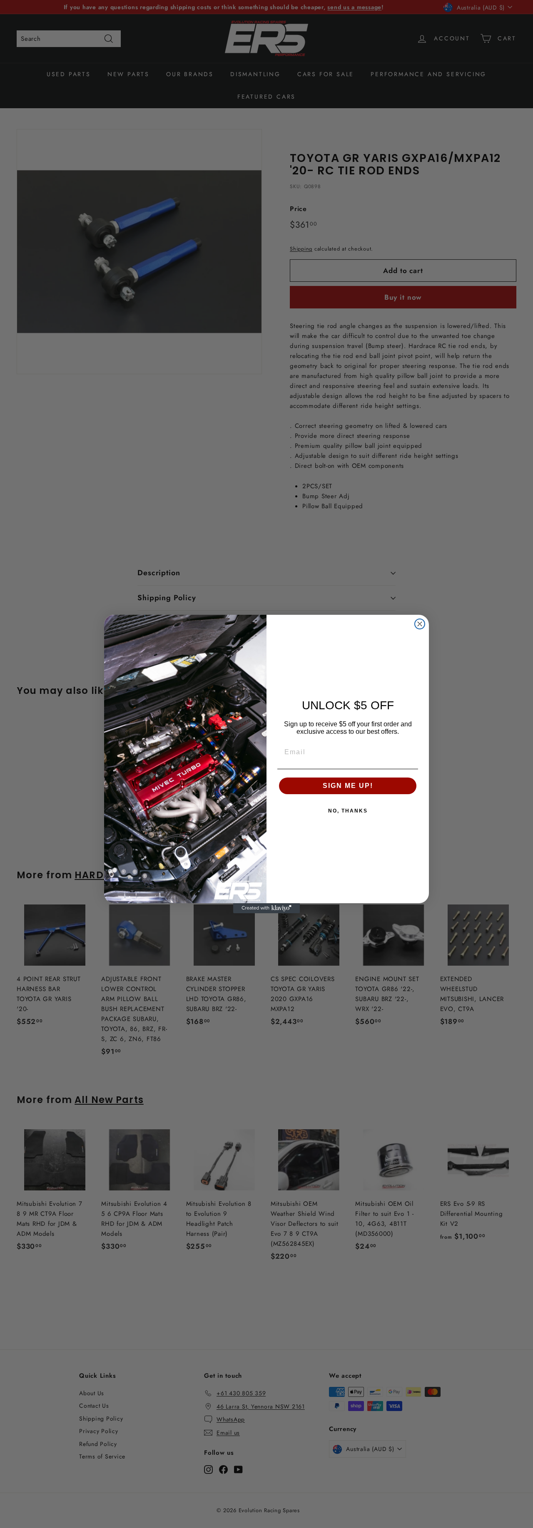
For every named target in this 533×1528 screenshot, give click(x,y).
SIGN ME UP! (348, 785)
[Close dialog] (420, 624)
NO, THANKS (348, 811)
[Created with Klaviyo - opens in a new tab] (266, 908)
